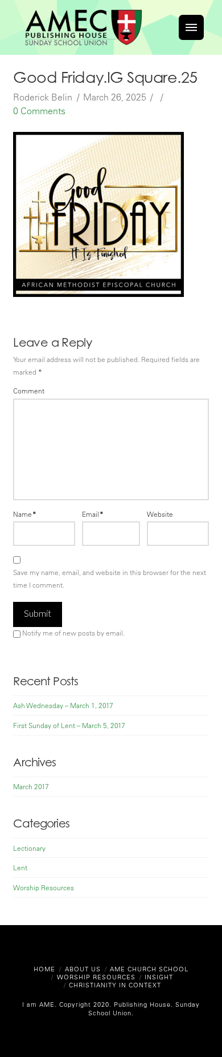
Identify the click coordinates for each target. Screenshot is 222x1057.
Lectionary (29, 848)
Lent (20, 867)
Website (160, 514)
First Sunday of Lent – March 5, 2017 (69, 725)
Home (44, 968)
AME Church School (149, 968)
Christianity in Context (115, 984)
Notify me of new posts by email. (73, 632)
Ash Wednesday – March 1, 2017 (63, 705)
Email (93, 514)
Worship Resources (43, 887)
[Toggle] (191, 27)
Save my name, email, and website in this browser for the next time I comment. (109, 578)
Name (24, 514)
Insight (159, 976)
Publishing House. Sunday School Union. (144, 1008)
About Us (83, 968)
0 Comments (39, 110)
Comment (28, 390)
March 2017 (31, 786)
